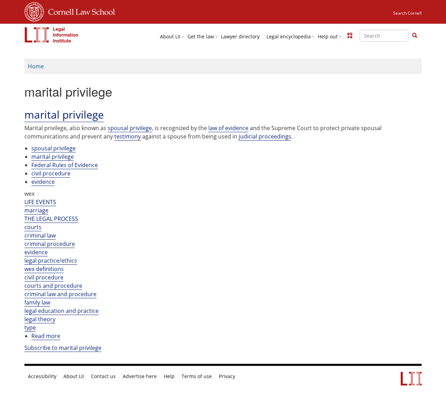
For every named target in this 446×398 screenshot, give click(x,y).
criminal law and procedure (60, 294)
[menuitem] (170, 36)
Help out (328, 36)
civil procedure (50, 173)
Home (36, 66)
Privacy (227, 376)
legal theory (39, 319)
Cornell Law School (79, 11)
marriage (36, 210)
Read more (45, 336)
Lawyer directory (240, 36)
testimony (127, 136)
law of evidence (228, 128)
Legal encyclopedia (289, 36)
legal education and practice (61, 311)
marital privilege (52, 156)
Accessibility (42, 376)
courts (32, 227)
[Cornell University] (34, 11)
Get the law (200, 36)
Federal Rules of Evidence (64, 165)
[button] (414, 35)
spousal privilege (130, 128)
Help (169, 376)
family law (37, 302)
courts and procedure (53, 286)
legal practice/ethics (50, 260)
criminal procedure (49, 244)
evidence (43, 182)
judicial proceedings (265, 136)
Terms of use (197, 376)
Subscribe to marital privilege (62, 348)
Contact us (103, 376)
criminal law (40, 235)
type (30, 327)
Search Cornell (407, 13)
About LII (170, 36)
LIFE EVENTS (40, 202)
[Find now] (414, 35)
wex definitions (44, 269)
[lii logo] (51, 34)
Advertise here (140, 376)
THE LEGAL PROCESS (51, 219)
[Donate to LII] (350, 35)
